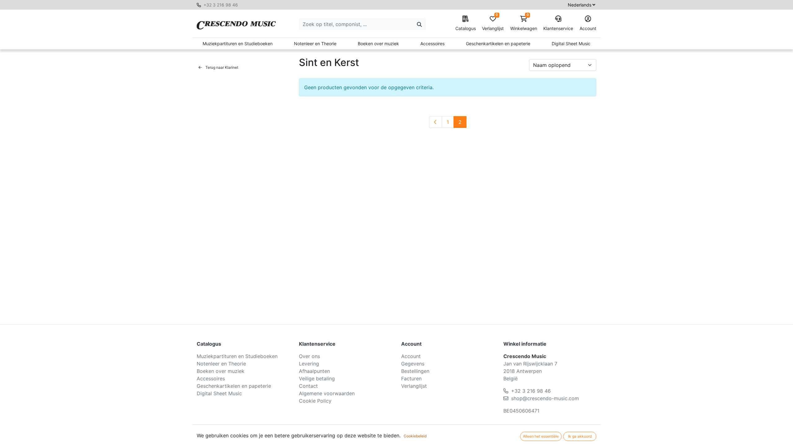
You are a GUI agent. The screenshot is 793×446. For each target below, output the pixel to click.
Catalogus (465, 28)
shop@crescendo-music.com (545, 398)
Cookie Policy (315, 401)
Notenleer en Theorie (315, 43)
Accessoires (432, 43)
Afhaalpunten (314, 371)
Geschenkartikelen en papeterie (498, 43)
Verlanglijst (493, 23)
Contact (308, 386)
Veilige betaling (317, 378)
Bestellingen (415, 371)
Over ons (309, 356)
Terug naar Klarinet (221, 67)
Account (588, 28)
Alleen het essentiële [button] (541, 436)
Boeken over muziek (378, 43)
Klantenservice (558, 28)
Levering (309, 364)
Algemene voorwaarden (327, 393)
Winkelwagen (523, 23)
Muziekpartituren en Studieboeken (238, 43)
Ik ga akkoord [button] (580, 436)
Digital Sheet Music (571, 43)
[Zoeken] (419, 24)
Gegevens (412, 364)
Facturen (411, 378)
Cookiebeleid (415, 436)
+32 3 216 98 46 (221, 4)
